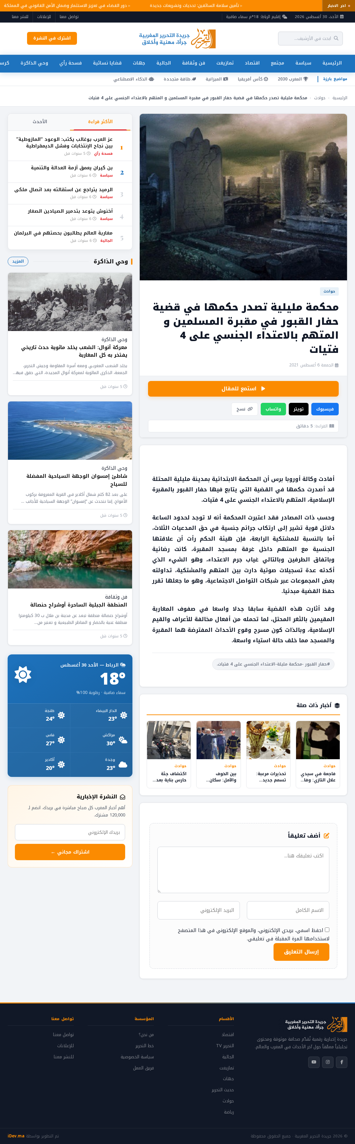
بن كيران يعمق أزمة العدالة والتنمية (72, 168)
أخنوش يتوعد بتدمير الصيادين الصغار (70, 211)
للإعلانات (44, 16)
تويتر (299, 409)
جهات (139, 63)
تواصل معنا (69, 16)
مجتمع (277, 63)
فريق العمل (143, 1068)
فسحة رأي (70, 63)
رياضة (229, 1112)
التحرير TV (225, 1046)
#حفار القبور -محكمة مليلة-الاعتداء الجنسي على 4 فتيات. (273, 664)
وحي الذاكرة (34, 63)
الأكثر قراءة (100, 122)
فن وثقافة (193, 63)
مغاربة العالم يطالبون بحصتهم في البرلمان (63, 233)
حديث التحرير (223, 1090)
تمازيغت (225, 63)
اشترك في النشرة (52, 38)
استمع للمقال (239, 388)
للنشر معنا (20, 16)
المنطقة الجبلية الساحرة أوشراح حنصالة (78, 605)
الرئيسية (332, 63)
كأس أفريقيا (251, 79)
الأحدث (40, 122)
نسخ (240, 409)
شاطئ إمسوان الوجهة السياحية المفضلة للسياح (76, 480)
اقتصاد (252, 63)
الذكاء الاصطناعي (131, 79)
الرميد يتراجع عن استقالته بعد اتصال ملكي (63, 190)
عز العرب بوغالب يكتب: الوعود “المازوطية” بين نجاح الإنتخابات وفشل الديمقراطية (64, 143)
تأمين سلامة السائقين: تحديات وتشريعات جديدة (189, 5)
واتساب (273, 409)
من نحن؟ (146, 1035)
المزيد (18, 261)
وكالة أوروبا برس (294, 479)
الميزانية (214, 79)
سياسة (303, 63)
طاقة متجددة (178, 79)
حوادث (320, 97)
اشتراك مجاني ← (70, 852)
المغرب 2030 (290, 79)
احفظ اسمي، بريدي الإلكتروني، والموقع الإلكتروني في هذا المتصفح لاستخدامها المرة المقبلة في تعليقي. (253, 934)
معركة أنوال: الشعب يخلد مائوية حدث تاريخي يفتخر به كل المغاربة (74, 351)
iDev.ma (16, 1136)
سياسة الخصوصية (137, 1057)
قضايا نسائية (107, 63)
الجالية (163, 63)
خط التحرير (145, 1046)
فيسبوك (325, 409)
